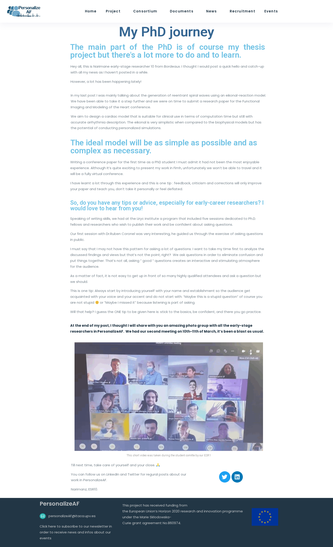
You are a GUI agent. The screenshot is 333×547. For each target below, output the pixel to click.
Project (113, 11)
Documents (181, 11)
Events (271, 11)
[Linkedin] (237, 477)
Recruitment (242, 11)
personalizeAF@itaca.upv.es (72, 516)
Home (91, 11)
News (211, 11)
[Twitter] (224, 477)
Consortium (145, 11)
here (52, 526)
